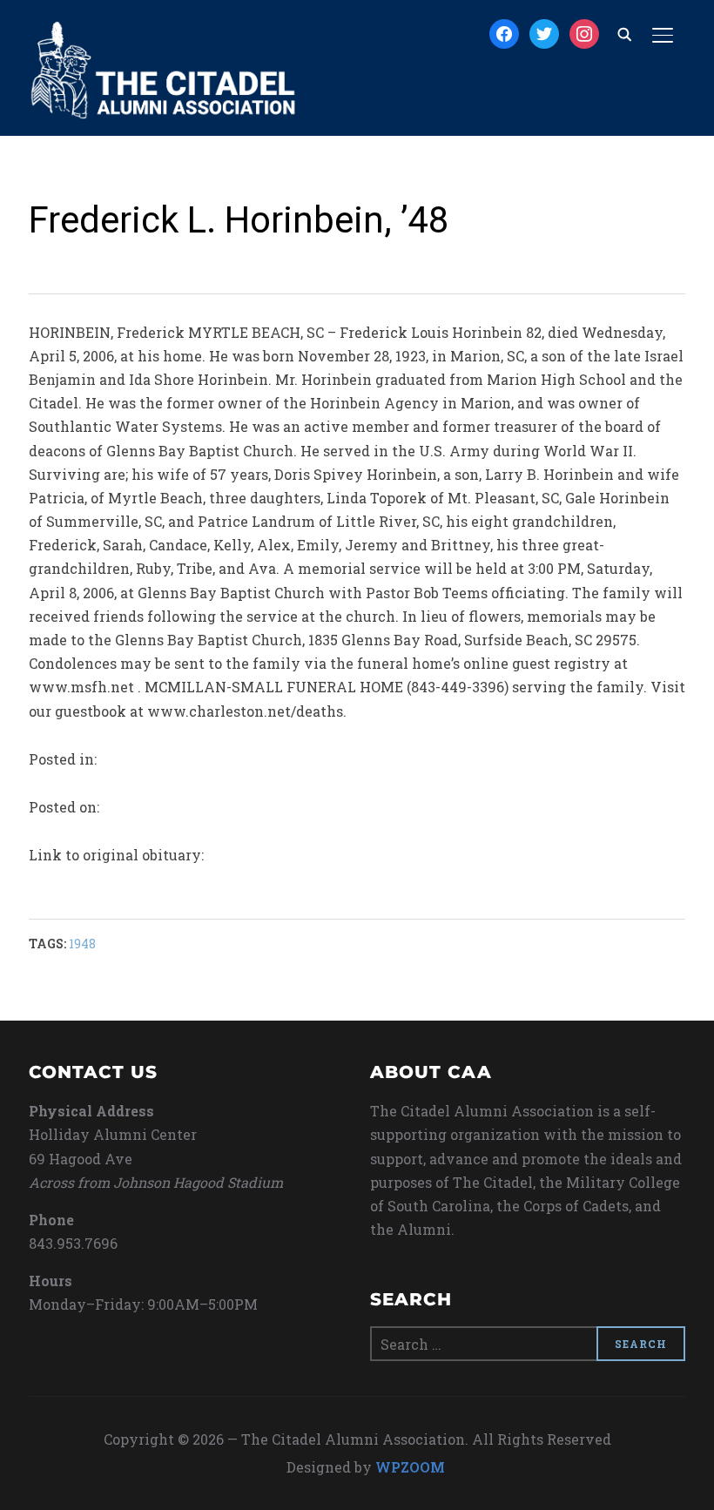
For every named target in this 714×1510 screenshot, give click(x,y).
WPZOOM (410, 1467)
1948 (82, 943)
